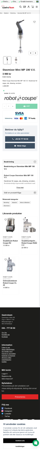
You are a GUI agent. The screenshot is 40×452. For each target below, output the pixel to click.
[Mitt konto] (29, 7)
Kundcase (5, 337)
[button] (37, 1)
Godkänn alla (20, 440)
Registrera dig (6, 376)
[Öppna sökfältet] (20, 7)
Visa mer (20, 187)
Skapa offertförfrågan (8, 349)
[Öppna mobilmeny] (37, 7)
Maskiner (6, 13)
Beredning (13, 13)
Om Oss (4, 333)
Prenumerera (20, 397)
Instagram (8, 411)
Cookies (4, 362)
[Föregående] (31, 53)
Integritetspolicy (6, 360)
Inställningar (20, 446)
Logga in (5, 374)
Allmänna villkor (6, 358)
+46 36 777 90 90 (21, 139)
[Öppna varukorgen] (33, 7)
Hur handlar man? (7, 351)
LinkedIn (8, 413)
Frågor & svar (6, 347)
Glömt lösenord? (7, 379)
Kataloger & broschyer (8, 356)
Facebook (8, 408)
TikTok (7, 416)
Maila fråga (21, 146)
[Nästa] (35, 53)
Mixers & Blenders (25, 202)
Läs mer (6, 86)
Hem (1, 13)
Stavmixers (7, 205)
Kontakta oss (6, 335)
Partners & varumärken (9, 354)
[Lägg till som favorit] (25, 7)
